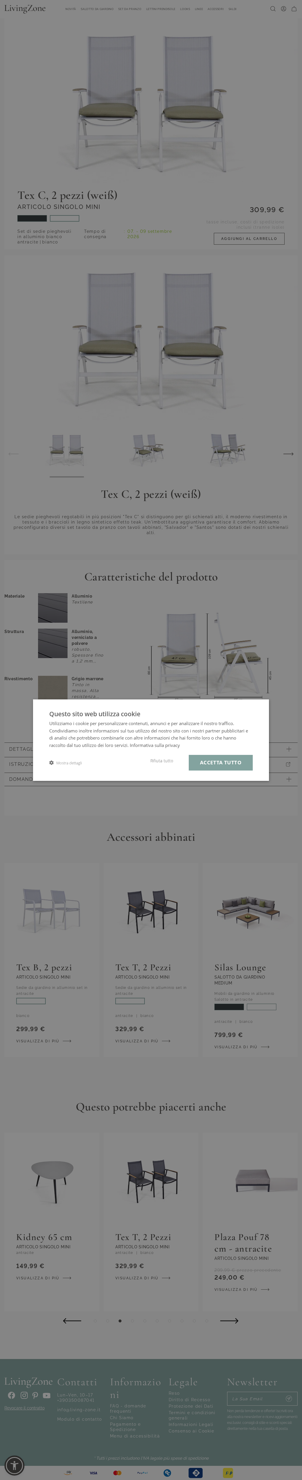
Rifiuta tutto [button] (161, 760)
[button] (65, 762)
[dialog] (151, 740)
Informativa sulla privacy (155, 745)
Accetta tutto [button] (221, 762)
